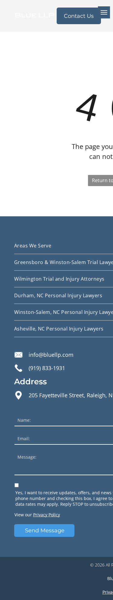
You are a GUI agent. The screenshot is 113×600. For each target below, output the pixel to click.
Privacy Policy (46, 515)
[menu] (104, 12)
